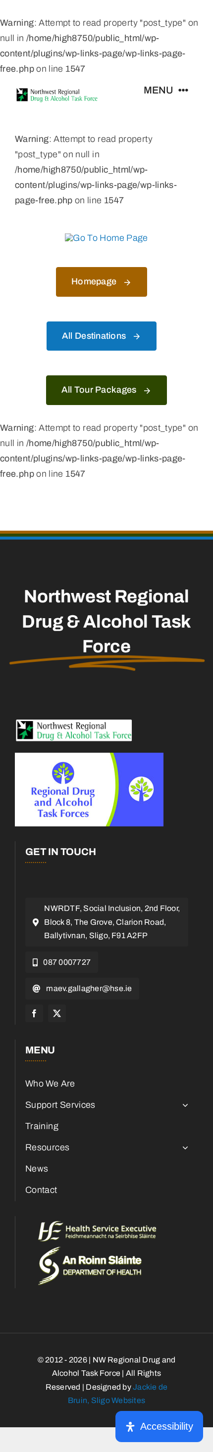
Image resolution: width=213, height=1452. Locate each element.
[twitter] (57, 1013)
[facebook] (34, 1013)
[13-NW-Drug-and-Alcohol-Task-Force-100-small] (74, 723)
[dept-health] (90, 1251)
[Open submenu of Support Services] (183, 1105)
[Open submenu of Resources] (183, 1147)
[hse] (97, 1225)
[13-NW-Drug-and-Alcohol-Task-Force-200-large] (57, 91)
